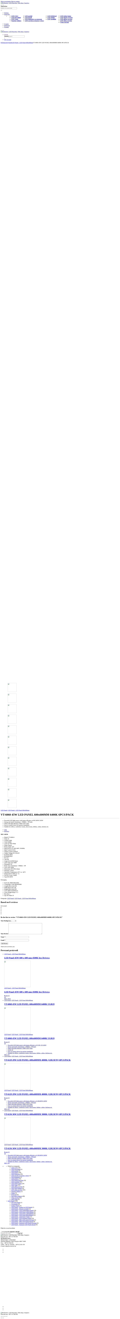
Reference (7, 25)
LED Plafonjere (15, 1174)
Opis (5, 830)
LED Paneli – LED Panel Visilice (20, 1217)
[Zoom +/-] (6, 1316)
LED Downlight (15, 1169)
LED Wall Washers (16, 1188)
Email (3, 940)
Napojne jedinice (16, 1191)
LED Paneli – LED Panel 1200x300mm (22, 1212)
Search (6, 34)
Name (3, 937)
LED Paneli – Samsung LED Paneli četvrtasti (24, 1223)
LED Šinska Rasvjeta (17, 1180)
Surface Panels (15, 1205)
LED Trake (14, 1185)
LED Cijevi (14, 1168)
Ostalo (13, 1193)
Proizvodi (7, 14)
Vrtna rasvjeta (15, 1198)
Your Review (4, 933)
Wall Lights (14, 1199)
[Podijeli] (3, 1316)
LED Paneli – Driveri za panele (20, 1209)
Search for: (4, 6)
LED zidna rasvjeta (16, 1190)
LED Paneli (8, 42)
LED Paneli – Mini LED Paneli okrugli (22, 1221)
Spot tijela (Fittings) (16, 1196)
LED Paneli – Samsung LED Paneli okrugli (23, 1224)
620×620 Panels (15, 1202)
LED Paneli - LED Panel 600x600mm (22, 42)
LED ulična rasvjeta (16, 1186)
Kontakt (6, 27)
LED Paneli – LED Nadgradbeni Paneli (22, 1210)
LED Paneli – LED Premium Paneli (21, 1218)
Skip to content (15, 1)
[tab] (61, 830)
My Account (7, 39)
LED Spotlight (15, 1182)
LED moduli (14, 1171)
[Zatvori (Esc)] (1, 1316)
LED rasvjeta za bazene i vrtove (20, 1175)
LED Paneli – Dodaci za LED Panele (21, 1207)
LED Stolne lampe (16, 1183)
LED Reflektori (15, 1177)
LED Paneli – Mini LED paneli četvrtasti (22, 1220)
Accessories (14, 1204)
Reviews (6, 831)
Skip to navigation (6, 1)
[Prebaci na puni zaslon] (5, 1316)
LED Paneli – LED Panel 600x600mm (22, 1215)
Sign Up (20, 1233)
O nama (6, 24)
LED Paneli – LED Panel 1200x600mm (22, 1213)
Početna (6, 13)
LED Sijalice (14, 1179)
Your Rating (4, 921)
